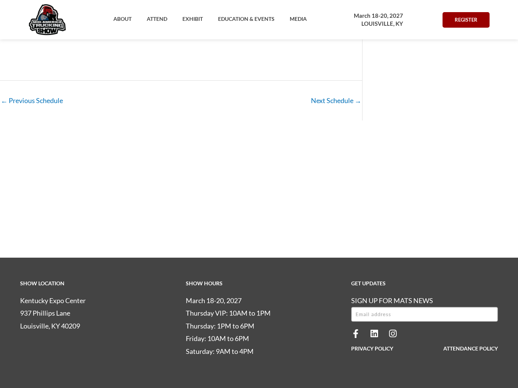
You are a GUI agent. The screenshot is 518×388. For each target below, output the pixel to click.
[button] (122, 19)
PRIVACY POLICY (372, 348)
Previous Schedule (32, 100)
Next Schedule (336, 100)
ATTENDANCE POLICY (470, 348)
